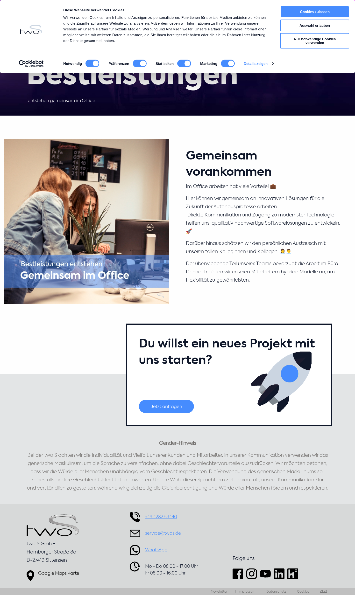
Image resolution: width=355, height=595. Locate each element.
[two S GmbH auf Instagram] (252, 574)
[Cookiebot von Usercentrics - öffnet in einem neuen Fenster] (31, 63)
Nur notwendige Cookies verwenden (315, 41)
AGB (323, 591)
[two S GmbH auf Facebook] (239, 574)
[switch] (140, 63)
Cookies (303, 591)
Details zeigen (256, 64)
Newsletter (219, 591)
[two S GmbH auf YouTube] (265, 574)
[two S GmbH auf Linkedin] (279, 574)
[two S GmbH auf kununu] (293, 574)
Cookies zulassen (315, 12)
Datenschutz (276, 591)
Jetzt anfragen (166, 407)
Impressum (247, 591)
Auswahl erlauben (314, 25)
